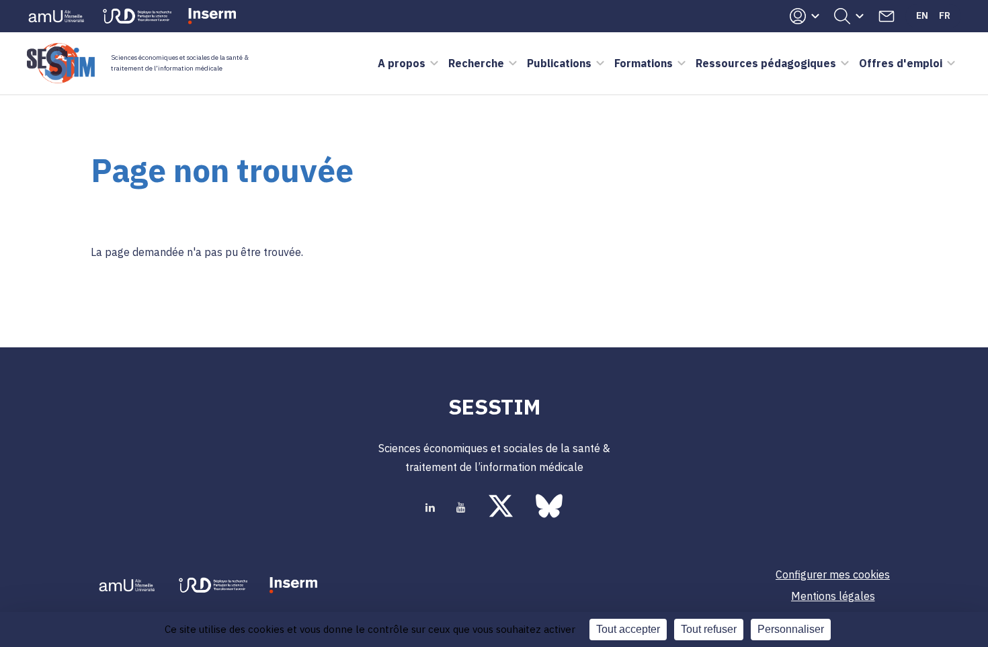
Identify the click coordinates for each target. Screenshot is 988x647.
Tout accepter (628, 629)
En (922, 15)
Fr (944, 15)
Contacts (886, 16)
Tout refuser (709, 629)
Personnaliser (790, 629)
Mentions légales (833, 596)
